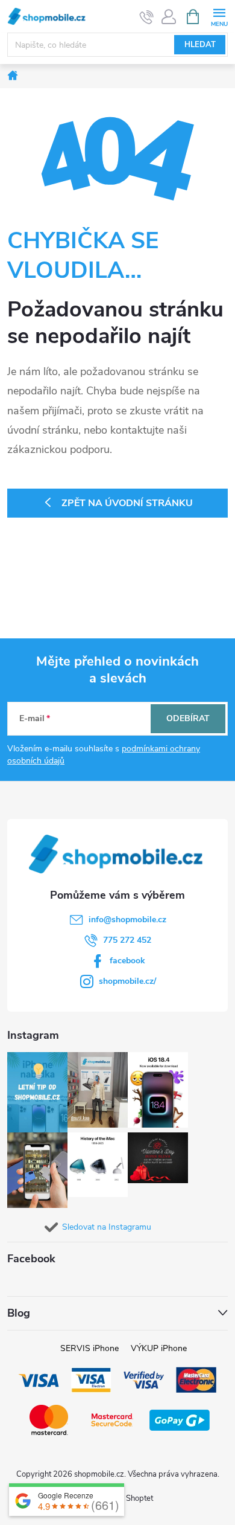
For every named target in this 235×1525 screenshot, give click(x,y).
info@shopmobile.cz (127, 919)
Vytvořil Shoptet (125, 1498)
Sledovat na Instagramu (106, 1227)
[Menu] (219, 16)
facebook (127, 960)
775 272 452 (127, 940)
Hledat (200, 44)
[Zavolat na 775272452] (146, 17)
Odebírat (188, 718)
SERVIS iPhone (89, 1348)
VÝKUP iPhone (159, 1348)
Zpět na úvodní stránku (127, 503)
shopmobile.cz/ (127, 981)
